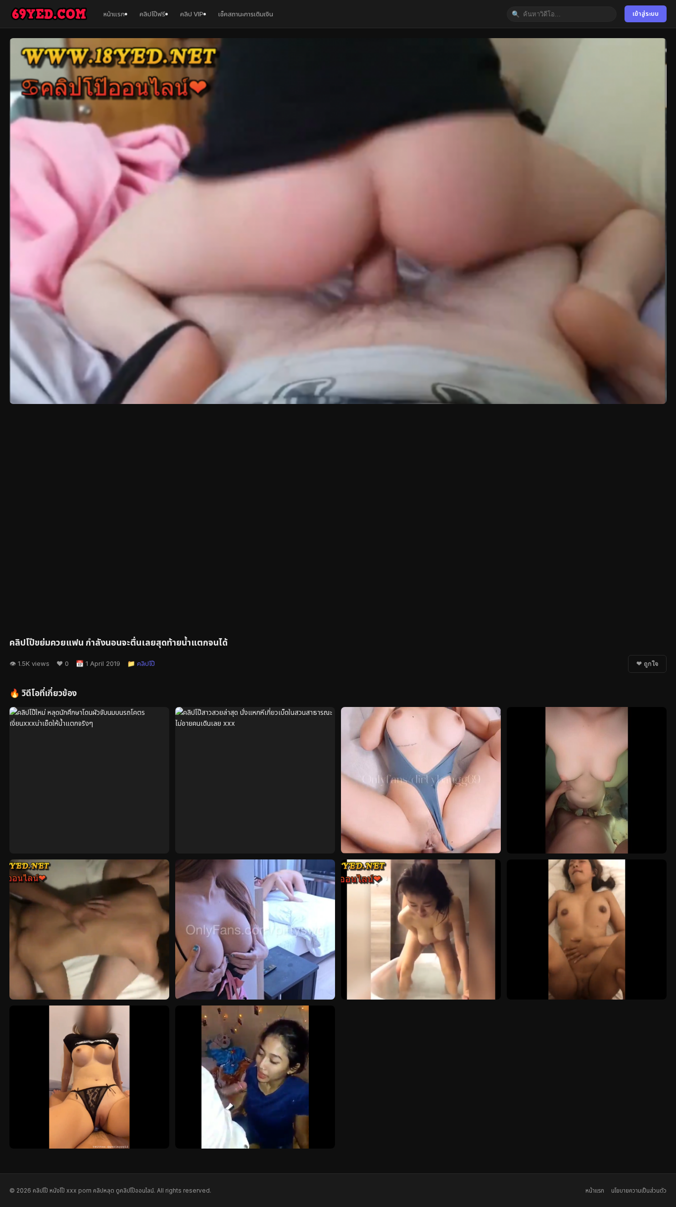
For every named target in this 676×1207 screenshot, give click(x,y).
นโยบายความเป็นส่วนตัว (639, 1190)
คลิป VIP (191, 14)
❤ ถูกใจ (647, 663)
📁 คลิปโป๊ (141, 663)
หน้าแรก (114, 14)
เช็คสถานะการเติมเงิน (245, 14)
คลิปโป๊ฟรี (152, 14)
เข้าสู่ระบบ (645, 13)
